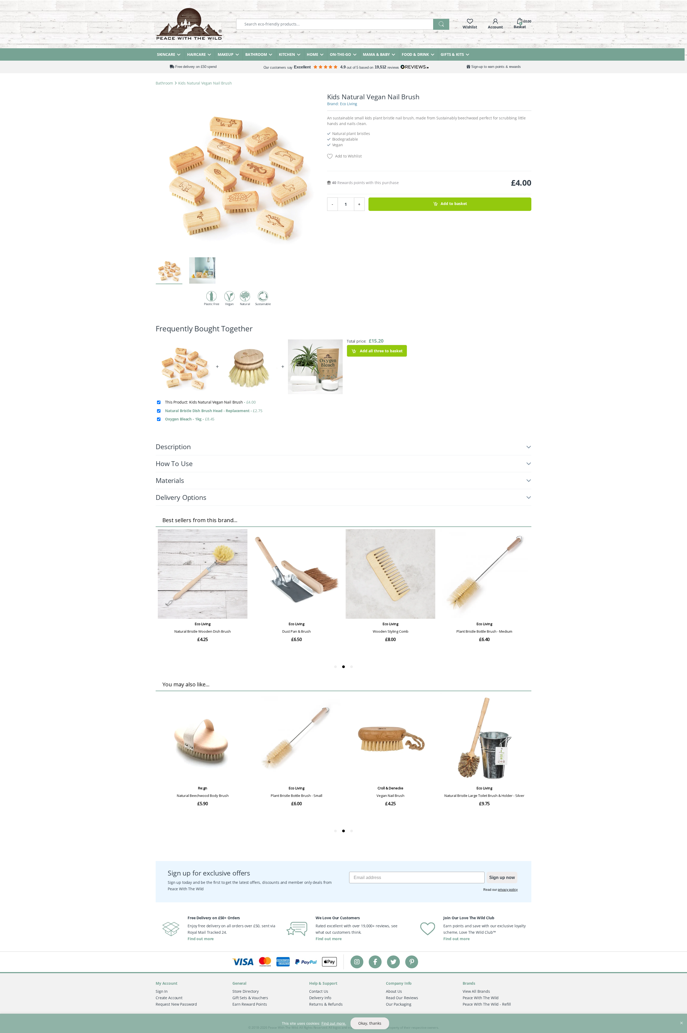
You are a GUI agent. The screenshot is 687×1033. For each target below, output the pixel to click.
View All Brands (476, 991)
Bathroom (164, 83)
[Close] (681, 1018)
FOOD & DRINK (415, 54)
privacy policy (508, 890)
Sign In (162, 991)
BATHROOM (256, 54)
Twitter (393, 961)
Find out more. (333, 1023)
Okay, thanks (369, 1023)
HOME (312, 54)
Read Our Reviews (402, 997)
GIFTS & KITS (452, 54)
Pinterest (412, 961)
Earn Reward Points (249, 1004)
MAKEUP (225, 54)
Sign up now (502, 877)
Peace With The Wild (481, 997)
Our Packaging (398, 1004)
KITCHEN (287, 54)
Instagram (357, 961)
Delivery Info (320, 997)
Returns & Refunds (326, 1004)
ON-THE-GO (340, 54)
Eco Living (348, 103)
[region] (343, 1023)
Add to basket (454, 203)
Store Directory (245, 991)
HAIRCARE (196, 54)
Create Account (169, 997)
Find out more (201, 938)
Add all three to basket (381, 350)
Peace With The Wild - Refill (487, 1004)
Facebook (375, 961)
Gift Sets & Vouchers (250, 997)
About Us (394, 991)
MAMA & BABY (376, 54)
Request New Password (176, 1004)
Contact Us (318, 991)
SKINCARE (166, 54)
